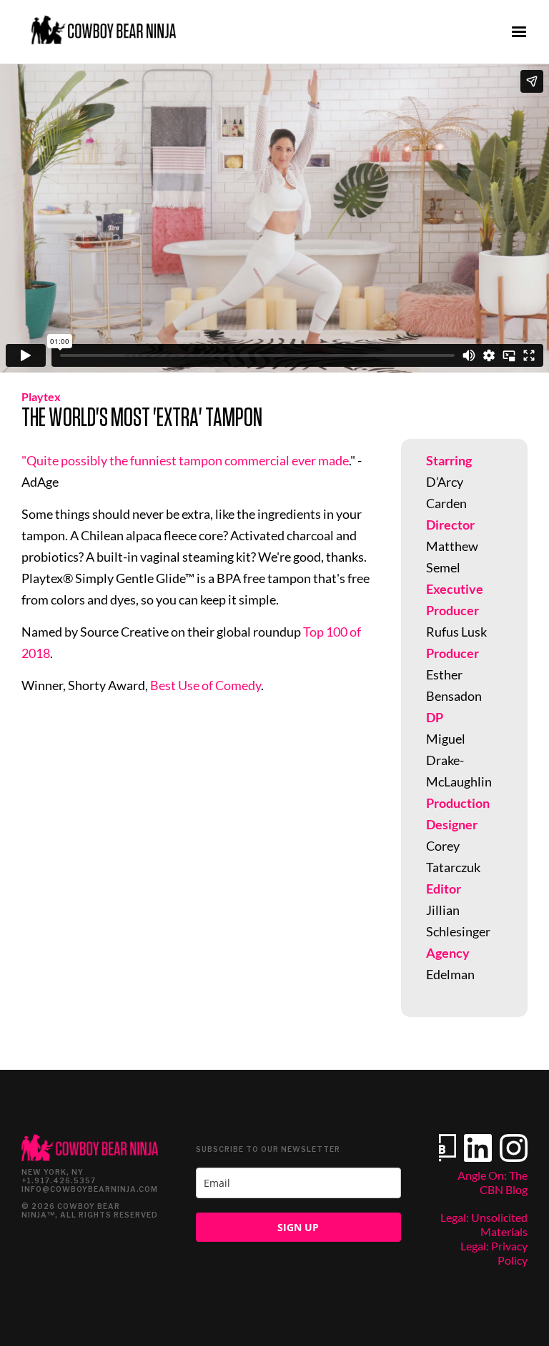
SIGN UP (298, 1227)
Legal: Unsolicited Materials (484, 1224)
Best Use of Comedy (205, 685)
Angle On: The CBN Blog (493, 1182)
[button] (519, 32)
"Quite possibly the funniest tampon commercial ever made (185, 460)
